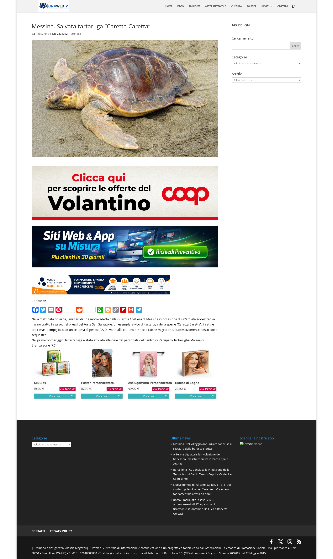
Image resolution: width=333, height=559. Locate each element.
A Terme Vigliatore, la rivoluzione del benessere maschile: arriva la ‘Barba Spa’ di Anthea (201, 459)
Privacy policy (61, 531)
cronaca (76, 33)
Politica (251, 6)
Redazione (42, 33)
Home (168, 6)
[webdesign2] (125, 268)
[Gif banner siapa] (101, 292)
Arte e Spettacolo (215, 6)
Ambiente (194, 6)
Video (180, 6)
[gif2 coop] (125, 217)
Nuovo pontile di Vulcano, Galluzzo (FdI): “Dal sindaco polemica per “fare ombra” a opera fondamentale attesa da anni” (202, 489)
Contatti (38, 531)
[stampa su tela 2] (125, 397)
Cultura (236, 6)
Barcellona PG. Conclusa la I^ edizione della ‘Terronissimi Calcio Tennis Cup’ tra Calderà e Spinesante (202, 474)
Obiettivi (282, 6)
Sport (264, 6)
